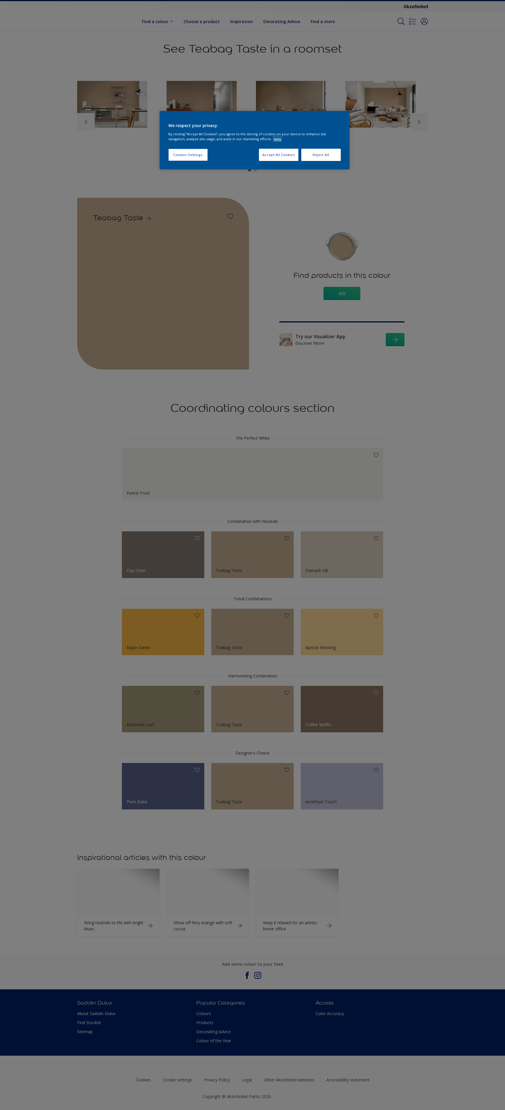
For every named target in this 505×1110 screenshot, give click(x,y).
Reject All (321, 154)
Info (277, 139)
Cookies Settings (188, 154)
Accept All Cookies (278, 154)
